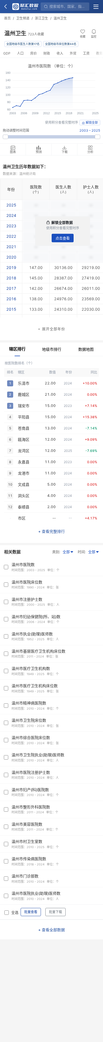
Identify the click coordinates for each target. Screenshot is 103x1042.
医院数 (36, 187)
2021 (11, 246)
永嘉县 (23, 462)
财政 (46, 53)
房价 (33, 53)
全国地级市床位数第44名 (60, 44)
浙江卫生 (41, 18)
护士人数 (91, 187)
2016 (11, 298)
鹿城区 (23, 394)
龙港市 (23, 473)
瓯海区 (23, 439)
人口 (20, 53)
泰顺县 (23, 507)
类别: (56, 552)
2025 (11, 205)
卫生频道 (22, 18)
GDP (6, 53)
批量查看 (30, 912)
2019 (11, 267)
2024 (11, 215)
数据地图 (86, 349)
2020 (11, 257)
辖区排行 (17, 349)
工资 (86, 53)
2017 (11, 288)
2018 (11, 278)
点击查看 (62, 238)
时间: (82, 552)
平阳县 (23, 417)
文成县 (23, 484)
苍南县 (23, 428)
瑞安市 (23, 405)
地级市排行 (51, 349)
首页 (7, 18)
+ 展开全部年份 (51, 329)
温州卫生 (60, 18)
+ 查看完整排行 (51, 531)
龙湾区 (23, 450)
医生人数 (63, 187)
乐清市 (23, 383)
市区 (22, 518)
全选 (14, 912)
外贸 (73, 53)
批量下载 (55, 912)
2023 (11, 225)
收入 (60, 53)
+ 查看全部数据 (51, 929)
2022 (11, 236)
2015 (11, 309)
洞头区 (23, 495)
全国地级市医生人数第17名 (23, 44)
